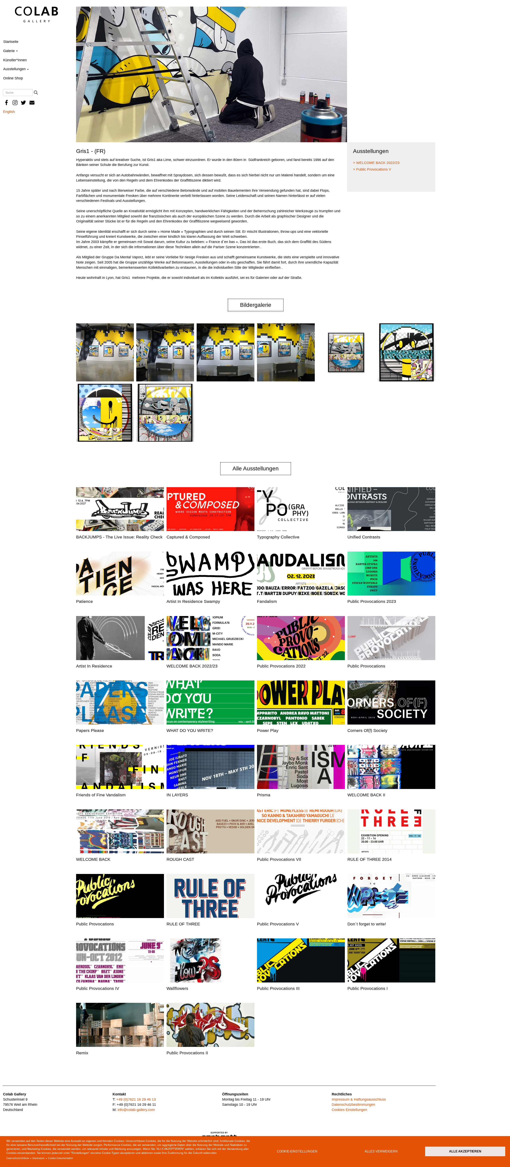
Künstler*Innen (15, 60)
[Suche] (35, 92)
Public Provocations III (278, 988)
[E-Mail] (32, 102)
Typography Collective (278, 537)
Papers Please (90, 730)
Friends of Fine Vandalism (101, 795)
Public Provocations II (187, 1052)
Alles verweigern (381, 1151)
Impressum (38, 1158)
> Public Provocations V (372, 169)
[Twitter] (23, 102)
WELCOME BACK (93, 859)
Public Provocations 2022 (281, 666)
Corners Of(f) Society (367, 730)
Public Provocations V (278, 924)
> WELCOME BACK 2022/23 (376, 163)
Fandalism (267, 601)
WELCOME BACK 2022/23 (192, 666)
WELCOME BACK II (366, 795)
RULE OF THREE (183, 924)
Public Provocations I (367, 988)
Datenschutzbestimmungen (353, 1105)
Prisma (263, 795)
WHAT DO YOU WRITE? (190, 730)
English (9, 112)
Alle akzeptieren (465, 1151)
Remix (82, 1052)
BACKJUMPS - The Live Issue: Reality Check (119, 537)
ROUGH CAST (180, 859)
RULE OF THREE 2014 (369, 859)
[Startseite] (36, 14)
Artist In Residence (94, 666)
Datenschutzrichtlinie (17, 1158)
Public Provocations (366, 666)
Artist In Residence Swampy (193, 601)
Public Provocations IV (97, 988)
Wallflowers (177, 988)
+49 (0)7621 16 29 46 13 (136, 1099)
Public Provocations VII (279, 859)
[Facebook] (6, 102)
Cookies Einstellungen (349, 1110)
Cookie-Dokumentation (60, 1158)
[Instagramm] (15, 102)
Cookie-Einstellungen (297, 1151)
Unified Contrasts (363, 537)
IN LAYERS (177, 795)
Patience (84, 601)
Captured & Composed (188, 537)
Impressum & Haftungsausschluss (359, 1099)
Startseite (10, 42)
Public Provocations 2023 (371, 601)
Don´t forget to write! (366, 924)
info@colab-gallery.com (136, 1110)
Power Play (268, 730)
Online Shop (13, 78)
